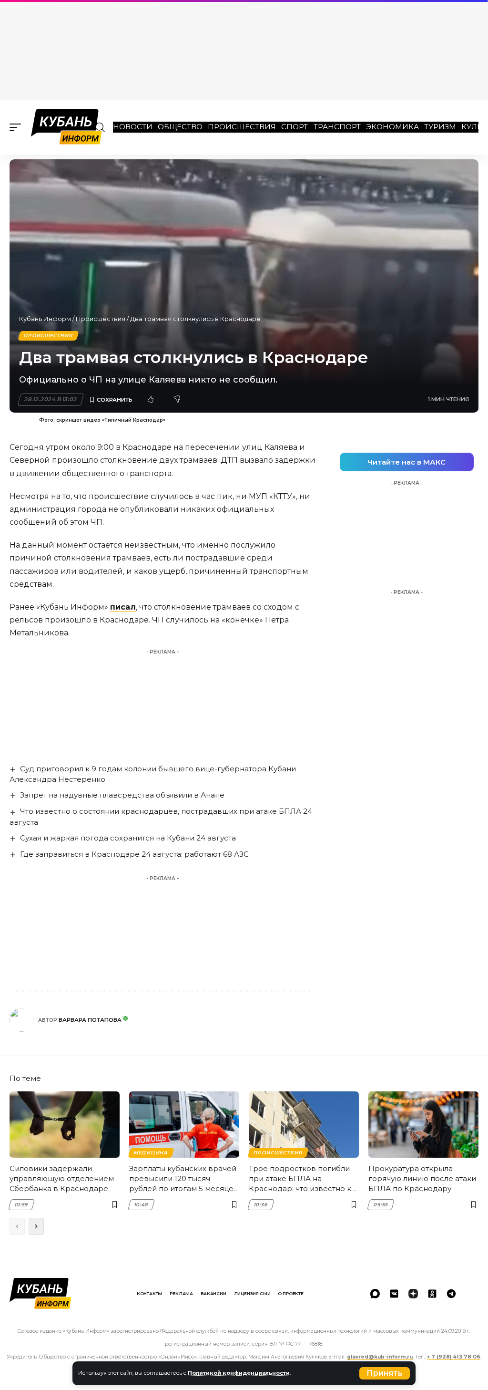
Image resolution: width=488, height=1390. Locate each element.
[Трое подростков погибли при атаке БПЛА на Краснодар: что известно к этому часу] (304, 1124)
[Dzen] (413, 1293)
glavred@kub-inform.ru (380, 1357)
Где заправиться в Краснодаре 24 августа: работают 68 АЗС (134, 854)
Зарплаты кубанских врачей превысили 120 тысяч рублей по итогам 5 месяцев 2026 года (183, 1178)
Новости (132, 126)
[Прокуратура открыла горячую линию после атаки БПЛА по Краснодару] (423, 1124)
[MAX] (375, 1293)
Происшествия (242, 126)
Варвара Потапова (90, 1020)
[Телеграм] (451, 1293)
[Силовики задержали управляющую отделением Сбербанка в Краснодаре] (65, 1124)
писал (123, 607)
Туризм (440, 126)
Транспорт (337, 126)
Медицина (151, 1153)
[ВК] (394, 1293)
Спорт (294, 126)
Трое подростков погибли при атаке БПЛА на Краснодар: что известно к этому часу (300, 1178)
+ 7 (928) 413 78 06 (453, 1357)
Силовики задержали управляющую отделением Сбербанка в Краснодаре (62, 1178)
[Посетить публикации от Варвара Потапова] (21, 1020)
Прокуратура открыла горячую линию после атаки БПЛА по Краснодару (422, 1178)
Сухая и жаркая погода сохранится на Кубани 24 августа (128, 837)
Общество (180, 126)
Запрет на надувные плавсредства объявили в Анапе (122, 794)
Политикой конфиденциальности (239, 1372)
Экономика (392, 126)
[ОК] (432, 1293)
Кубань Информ (45, 318)
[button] (384, 1373)
